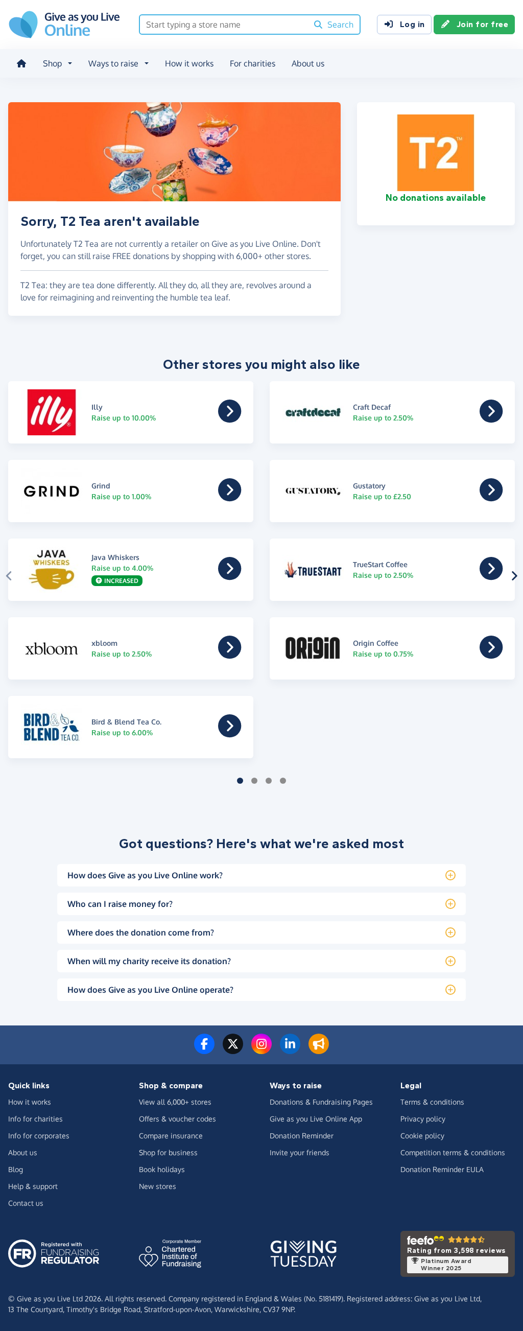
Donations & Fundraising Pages (321, 1102)
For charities (252, 63)
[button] (9, 576)
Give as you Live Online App (316, 1118)
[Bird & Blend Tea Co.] (229, 733)
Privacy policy (422, 1118)
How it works (189, 63)
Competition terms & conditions (452, 1152)
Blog (15, 1169)
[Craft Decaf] (491, 418)
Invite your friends (299, 1152)
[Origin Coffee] (491, 654)
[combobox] (223, 24)
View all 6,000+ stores (175, 1102)
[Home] (21, 63)
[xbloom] (229, 654)
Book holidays (162, 1169)
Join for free (483, 24)
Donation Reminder (302, 1135)
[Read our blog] (318, 1050)
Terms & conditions (432, 1102)
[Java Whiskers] (229, 576)
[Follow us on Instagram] (261, 1050)
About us (308, 63)
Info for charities (35, 1118)
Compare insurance (171, 1135)
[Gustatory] (491, 497)
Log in (412, 24)
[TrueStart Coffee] (491, 576)
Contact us (25, 1203)
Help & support (33, 1186)
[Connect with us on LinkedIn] (290, 1050)
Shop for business (168, 1152)
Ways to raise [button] (113, 63)
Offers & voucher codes (177, 1118)
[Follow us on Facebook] (204, 1050)
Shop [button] (52, 63)
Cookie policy (422, 1135)
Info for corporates (38, 1135)
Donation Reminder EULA (442, 1169)
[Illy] (229, 418)
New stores (157, 1186)
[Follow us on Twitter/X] (233, 1050)
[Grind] (229, 497)
